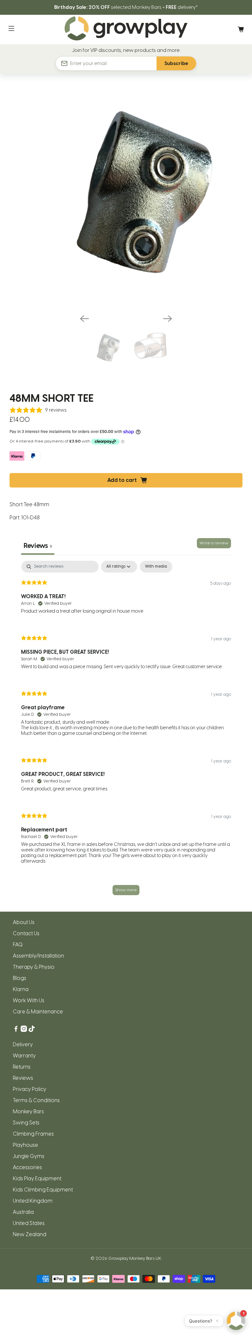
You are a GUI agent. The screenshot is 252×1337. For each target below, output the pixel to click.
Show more (126, 890)
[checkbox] (156, 567)
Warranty (24, 1056)
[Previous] (84, 319)
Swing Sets (26, 1123)
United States (29, 1223)
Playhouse (25, 1145)
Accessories (27, 1167)
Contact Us (26, 933)
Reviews (23, 1078)
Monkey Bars (28, 1111)
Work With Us (28, 1000)
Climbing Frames (33, 1134)
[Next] (168, 319)
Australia (23, 1212)
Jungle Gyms (28, 1156)
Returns (22, 1067)
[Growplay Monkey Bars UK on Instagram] (24, 1030)
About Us (23, 922)
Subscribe (176, 63)
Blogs (19, 978)
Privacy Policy (29, 1089)
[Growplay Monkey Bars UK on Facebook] (16, 1030)
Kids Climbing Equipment (43, 1190)
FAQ (18, 944)
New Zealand (29, 1234)
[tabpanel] (126, 731)
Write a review (214, 543)
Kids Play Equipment (37, 1178)
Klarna (21, 989)
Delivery (23, 1044)
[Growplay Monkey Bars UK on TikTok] (32, 1030)
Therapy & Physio (33, 967)
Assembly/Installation (38, 956)
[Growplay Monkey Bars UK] (126, 29)
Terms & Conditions (36, 1100)
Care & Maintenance (38, 1011)
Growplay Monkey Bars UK (134, 1258)
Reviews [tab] (38, 546)
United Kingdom (32, 1201)
